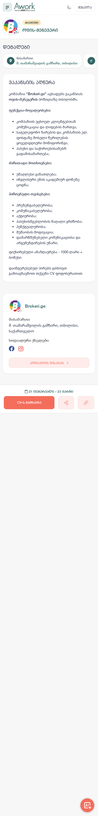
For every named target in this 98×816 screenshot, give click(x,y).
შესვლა (85, 7)
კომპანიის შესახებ (47, 363)
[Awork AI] (87, 805)
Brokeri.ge (35, 306)
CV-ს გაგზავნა (29, 402)
